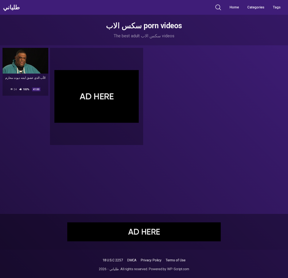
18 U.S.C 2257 (112, 260)
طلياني (11, 7)
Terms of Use (176, 260)
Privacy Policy (151, 260)
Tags (277, 7)
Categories (255, 7)
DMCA (132, 260)
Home (234, 7)
